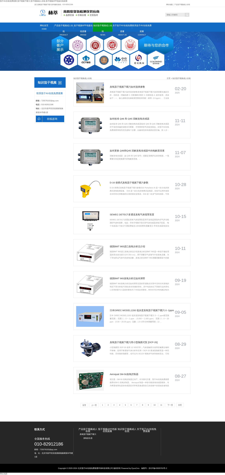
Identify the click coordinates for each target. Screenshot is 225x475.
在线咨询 (52, 118)
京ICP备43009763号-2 (158, 468)
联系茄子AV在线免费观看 (142, 28)
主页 (168, 78)
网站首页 (44, 27)
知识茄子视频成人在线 (102, 28)
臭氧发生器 (87, 438)
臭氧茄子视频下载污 (88, 434)
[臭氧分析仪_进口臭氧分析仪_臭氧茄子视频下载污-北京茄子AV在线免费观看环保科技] (67, 13)
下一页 (170, 405)
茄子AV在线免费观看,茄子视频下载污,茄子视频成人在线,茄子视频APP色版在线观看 (33, 1)
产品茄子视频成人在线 (182, 4)
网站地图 (169, 4)
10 (155, 405)
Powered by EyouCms (130, 468)
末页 (180, 405)
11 (161, 405)
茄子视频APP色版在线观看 (83, 28)
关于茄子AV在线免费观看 (122, 28)
